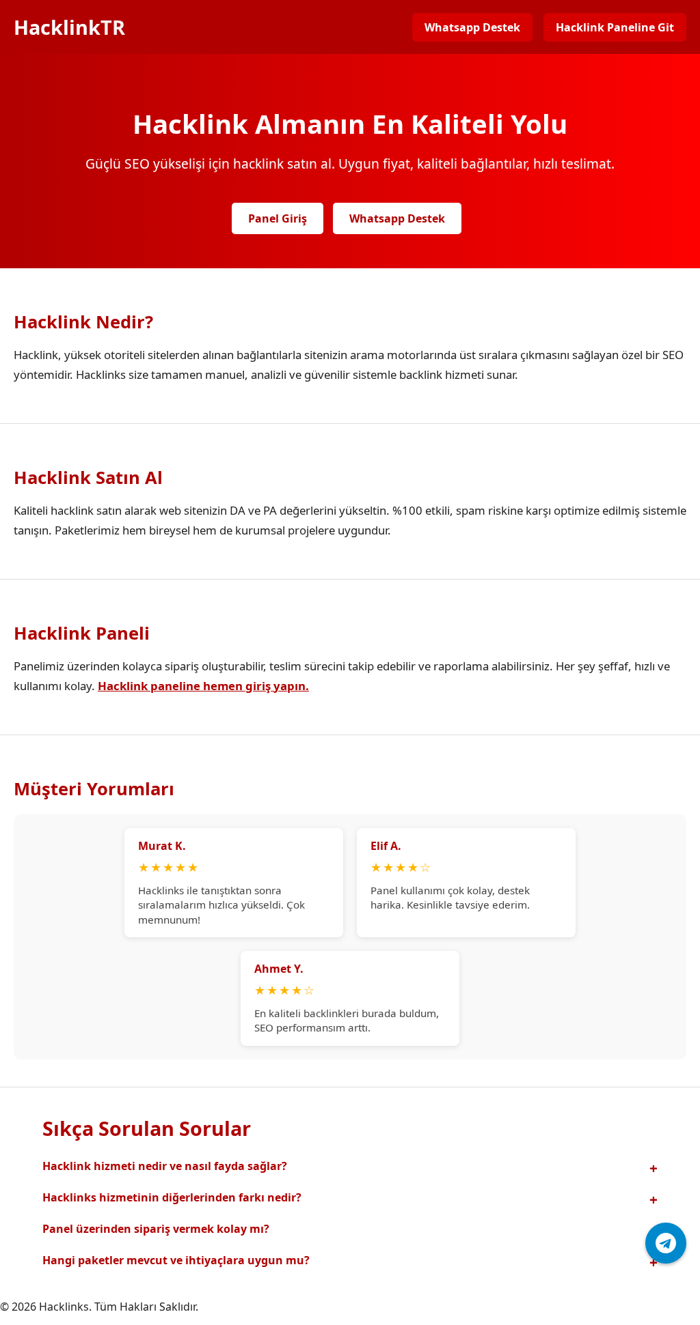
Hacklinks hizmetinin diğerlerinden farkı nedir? (171, 1197)
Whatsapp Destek (472, 27)
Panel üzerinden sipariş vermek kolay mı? (155, 1228)
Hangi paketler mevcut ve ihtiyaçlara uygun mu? (176, 1260)
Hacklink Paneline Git (615, 27)
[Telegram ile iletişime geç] (665, 1243)
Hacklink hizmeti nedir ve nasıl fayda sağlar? (164, 1165)
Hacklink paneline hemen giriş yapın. (203, 686)
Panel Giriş (277, 218)
